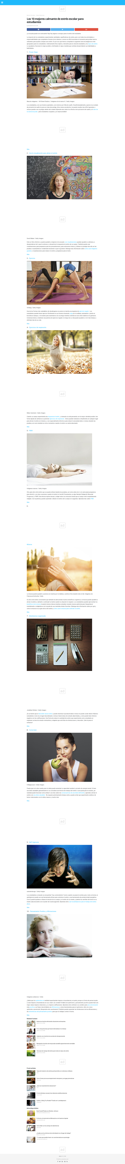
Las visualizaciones (71, 242)
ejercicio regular (84, 311)
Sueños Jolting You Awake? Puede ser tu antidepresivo (51, 1100)
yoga (71, 313)
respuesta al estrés (54, 416)
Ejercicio (32, 258)
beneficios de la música (34, 604)
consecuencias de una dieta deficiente (73, 793)
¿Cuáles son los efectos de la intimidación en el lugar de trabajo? (54, 1133)
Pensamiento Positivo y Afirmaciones (43, 911)
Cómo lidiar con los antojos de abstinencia (48, 1125)
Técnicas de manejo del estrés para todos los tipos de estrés (53, 1051)
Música (29, 544)
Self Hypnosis (34, 842)
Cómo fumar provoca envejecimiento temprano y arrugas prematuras (55, 1078)
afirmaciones (55, 1007)
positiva (32, 1007)
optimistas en (40, 1000)
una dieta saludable (39, 795)
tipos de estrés (92, 44)
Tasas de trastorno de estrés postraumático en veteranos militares (54, 1071)
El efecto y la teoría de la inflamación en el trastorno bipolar (52, 1118)
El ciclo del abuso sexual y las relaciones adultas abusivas (52, 1093)
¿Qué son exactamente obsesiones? (46, 1086)
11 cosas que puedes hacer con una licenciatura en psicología (53, 1137)
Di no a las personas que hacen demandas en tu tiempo (51, 1028)
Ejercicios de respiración (37, 327)
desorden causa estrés (45, 714)
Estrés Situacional (40, 15)
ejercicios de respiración (57, 419)
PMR (31, 431)
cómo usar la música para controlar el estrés (67, 608)
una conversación (93, 1005)
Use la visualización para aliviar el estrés (43, 153)
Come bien (33, 730)
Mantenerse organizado (37, 616)
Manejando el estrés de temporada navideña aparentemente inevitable (56, 1043)
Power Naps (33, 52)
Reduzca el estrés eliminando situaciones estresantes (51, 1021)
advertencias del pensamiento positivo (40, 1011)
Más (28, 149)
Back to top (62, 1156)
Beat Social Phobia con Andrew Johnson (47, 1111)
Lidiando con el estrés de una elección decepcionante (51, 1036)
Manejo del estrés (31, 15)
